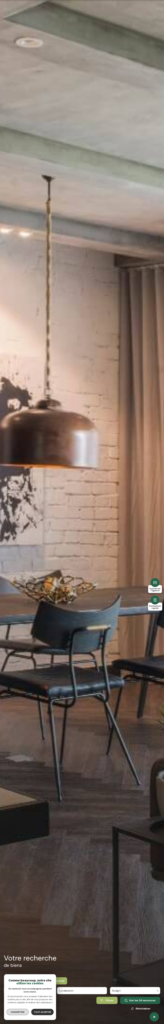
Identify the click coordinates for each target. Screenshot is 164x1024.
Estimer (59, 981)
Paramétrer (18, 1012)
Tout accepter (42, 1012)
